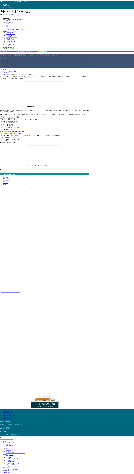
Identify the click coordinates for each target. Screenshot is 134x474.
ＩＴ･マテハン (9, 23)
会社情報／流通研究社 (8, 411)
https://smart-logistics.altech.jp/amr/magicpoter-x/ (12, 131)
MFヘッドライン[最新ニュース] (10, 442)
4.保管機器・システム (11, 38)
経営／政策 (8, 20)
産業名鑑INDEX (10, 32)
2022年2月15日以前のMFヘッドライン (15, 29)
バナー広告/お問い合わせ (9, 415)
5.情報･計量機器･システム (12, 39)
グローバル (8, 26)
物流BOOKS (6, 5)
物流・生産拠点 (9, 22)
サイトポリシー (7, 418)
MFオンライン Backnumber (12, 45)
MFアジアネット (7, 7)
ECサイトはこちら (42, 51)
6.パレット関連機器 (10, 41)
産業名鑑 (5, 454)
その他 (7, 28)
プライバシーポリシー (8, 417)
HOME (4, 409)
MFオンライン (6, 467)
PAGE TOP (130, 458)
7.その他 (8, 42)
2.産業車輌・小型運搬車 (12, 35)
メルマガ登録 (6, 412)
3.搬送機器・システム (11, 37)
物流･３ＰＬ (9, 25)
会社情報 (5, 4)
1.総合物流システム (10, 34)
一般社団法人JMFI (7, 472)
